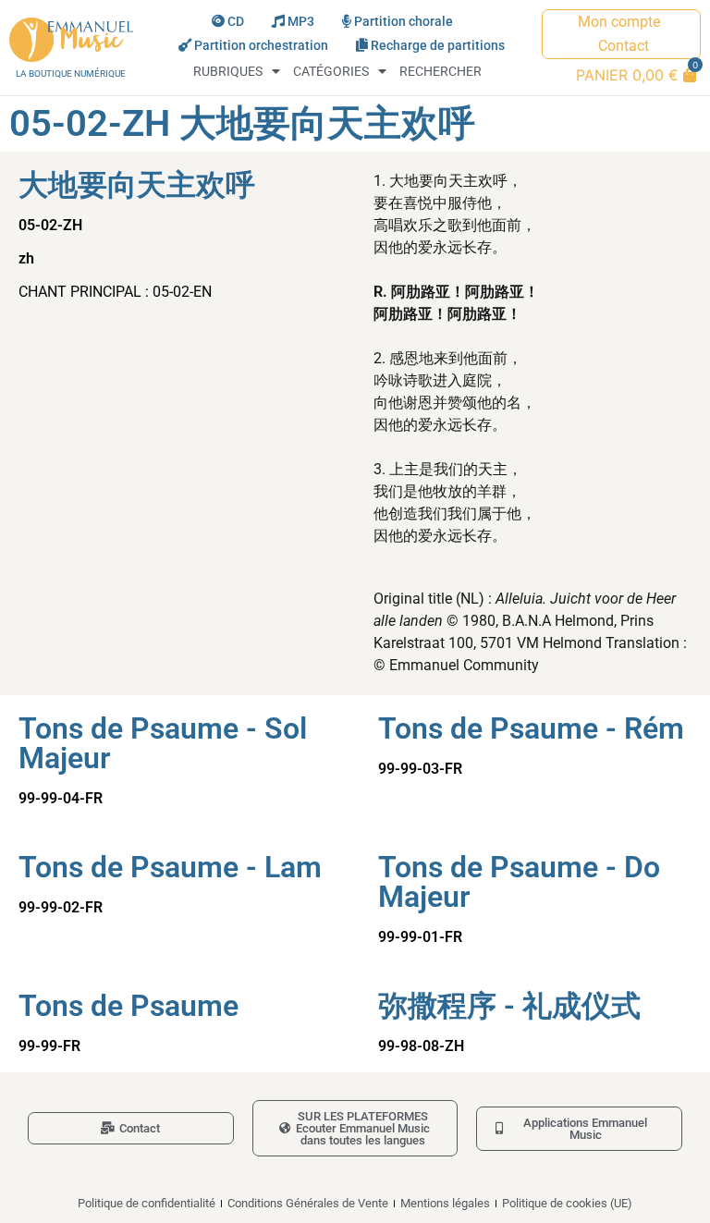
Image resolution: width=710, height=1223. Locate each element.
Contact (623, 46)
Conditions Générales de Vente (307, 1203)
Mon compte (619, 22)
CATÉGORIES (331, 71)
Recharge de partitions (438, 46)
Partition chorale (403, 22)
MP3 (301, 22)
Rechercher (440, 71)
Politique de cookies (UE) (567, 1203)
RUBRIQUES (228, 71)
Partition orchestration (261, 46)
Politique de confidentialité (146, 1203)
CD (235, 22)
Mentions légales (445, 1203)
